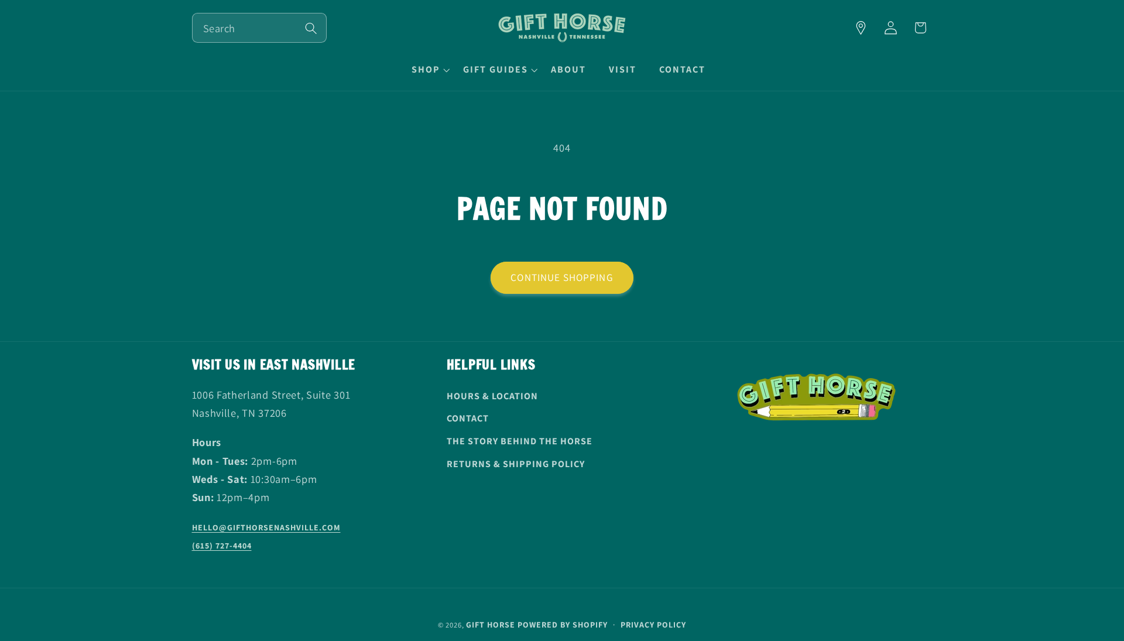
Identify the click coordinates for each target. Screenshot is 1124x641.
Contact (468, 418)
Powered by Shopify (563, 624)
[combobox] (259, 28)
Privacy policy (653, 624)
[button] (429, 70)
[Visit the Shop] (861, 28)
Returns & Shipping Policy (516, 464)
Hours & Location (492, 396)
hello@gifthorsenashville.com (266, 527)
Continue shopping (562, 277)
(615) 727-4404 (222, 545)
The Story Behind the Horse (519, 441)
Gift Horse (490, 624)
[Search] (311, 28)
